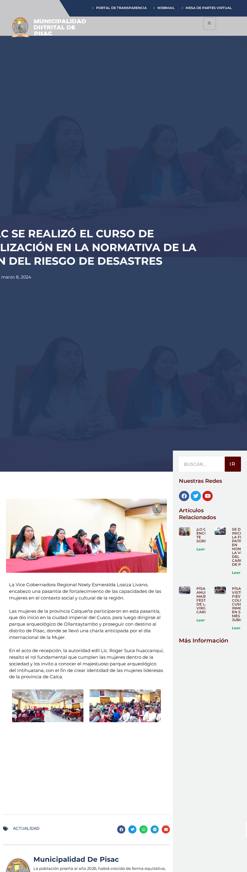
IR (233, 464)
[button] (121, 829)
